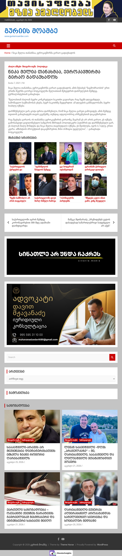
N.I (23, 83)
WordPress (102, 544)
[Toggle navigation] (8, 45)
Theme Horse (67, 544)
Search (112, 357)
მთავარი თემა (29, 66)
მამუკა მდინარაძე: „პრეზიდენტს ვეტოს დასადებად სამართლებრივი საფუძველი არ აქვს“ (87, 222)
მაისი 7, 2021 (14, 83)
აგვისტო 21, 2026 (72, 466)
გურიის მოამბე (31, 30)
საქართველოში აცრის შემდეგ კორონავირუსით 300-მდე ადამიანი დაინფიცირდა (31, 222)
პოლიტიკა (42, 66)
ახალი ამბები (14, 66)
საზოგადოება (18, 405)
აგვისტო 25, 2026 (15, 462)
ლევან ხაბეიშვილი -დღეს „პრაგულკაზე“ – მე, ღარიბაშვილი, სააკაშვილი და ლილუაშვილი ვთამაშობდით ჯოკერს (89, 455)
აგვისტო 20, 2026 (72, 524)
